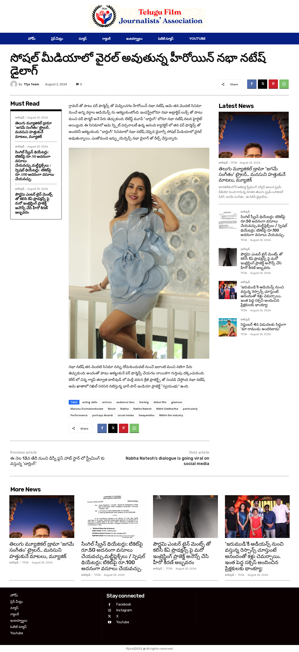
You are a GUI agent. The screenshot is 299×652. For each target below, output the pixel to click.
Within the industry (171, 415)
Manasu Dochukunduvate (87, 408)
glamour (176, 402)
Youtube (122, 622)
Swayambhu (146, 415)
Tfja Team (31, 84)
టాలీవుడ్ (19, 117)
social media (125, 415)
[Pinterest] (273, 84)
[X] (262, 84)
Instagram (124, 610)
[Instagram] (109, 610)
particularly (190, 408)
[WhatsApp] (284, 84)
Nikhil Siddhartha (167, 408)
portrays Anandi (102, 415)
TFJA (234, 162)
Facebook (123, 604)
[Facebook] (251, 84)
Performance (79, 415)
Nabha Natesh (142, 408)
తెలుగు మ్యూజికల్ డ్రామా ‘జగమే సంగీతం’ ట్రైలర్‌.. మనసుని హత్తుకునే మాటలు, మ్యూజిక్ (33, 129)
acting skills (89, 402)
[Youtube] (109, 622)
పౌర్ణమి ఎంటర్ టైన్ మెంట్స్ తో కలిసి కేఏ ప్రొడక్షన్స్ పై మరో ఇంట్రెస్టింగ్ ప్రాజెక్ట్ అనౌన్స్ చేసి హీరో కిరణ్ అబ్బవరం (34, 203)
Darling (144, 402)
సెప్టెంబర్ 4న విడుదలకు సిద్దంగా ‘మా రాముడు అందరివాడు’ (263, 326)
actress (107, 402)
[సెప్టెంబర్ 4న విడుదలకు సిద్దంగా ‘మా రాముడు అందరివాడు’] (228, 327)
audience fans (125, 402)
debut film (160, 402)
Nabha (124, 408)
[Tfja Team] (14, 84)
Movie (112, 408)
